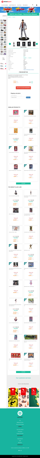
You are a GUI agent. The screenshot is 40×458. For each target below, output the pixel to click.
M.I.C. (24, 56)
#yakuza (32, 69)
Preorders (25, 5)
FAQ (20, 420)
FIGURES (25, 57)
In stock (19, 5)
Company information (20, 433)
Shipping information (20, 422)
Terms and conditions (20, 429)
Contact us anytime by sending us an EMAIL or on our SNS (20, 447)
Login (20, 440)
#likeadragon (28, 69)
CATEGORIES (5, 5)
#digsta (24, 69)
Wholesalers (20, 442)
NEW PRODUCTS (12, 5)
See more (23, 183)
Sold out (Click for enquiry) (23, 87)
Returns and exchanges (20, 424)
